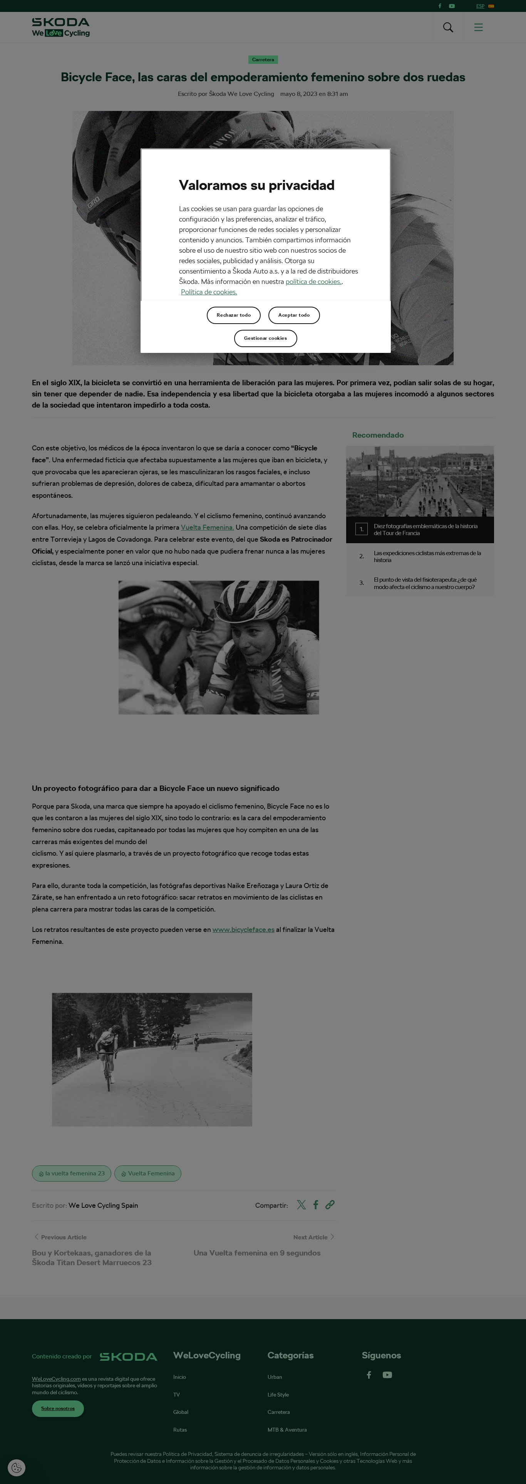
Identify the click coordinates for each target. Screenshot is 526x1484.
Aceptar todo (294, 315)
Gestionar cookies (265, 338)
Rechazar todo (234, 315)
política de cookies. (314, 281)
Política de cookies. (209, 292)
